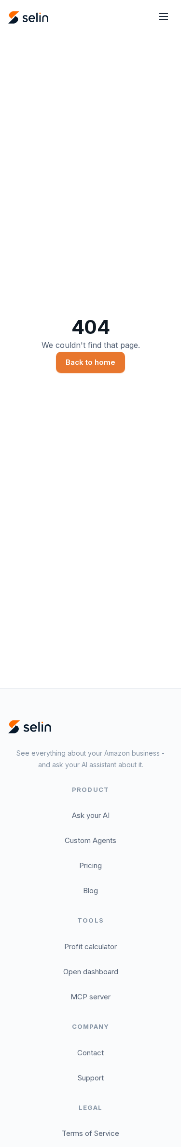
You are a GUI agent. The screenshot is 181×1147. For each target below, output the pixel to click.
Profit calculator (90, 946)
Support (91, 1077)
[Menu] (163, 17)
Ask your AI (91, 815)
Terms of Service (90, 1133)
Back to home (90, 362)
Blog (90, 890)
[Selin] (30, 726)
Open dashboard (90, 971)
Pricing (90, 865)
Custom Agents (90, 840)
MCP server (90, 996)
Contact (90, 1052)
